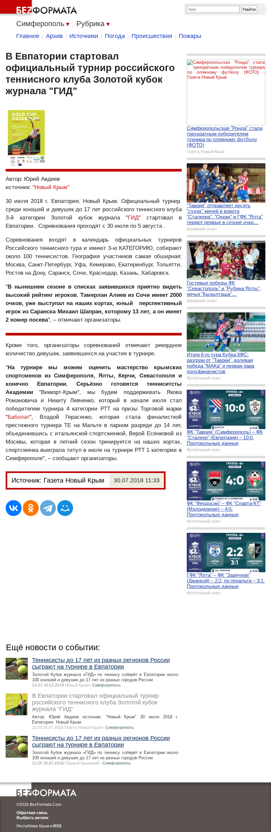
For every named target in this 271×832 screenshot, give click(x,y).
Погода (115, 36)
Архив (54, 36)
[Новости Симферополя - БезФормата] (39, 8)
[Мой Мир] (65, 508)
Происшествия (152, 36)
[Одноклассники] (31, 508)
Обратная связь (32, 813)
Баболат (18, 417)
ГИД (133, 218)
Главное (27, 36)
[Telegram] (48, 508)
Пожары (190, 36)
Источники (83, 36)
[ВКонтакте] (13, 508)
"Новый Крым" (50, 187)
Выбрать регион (32, 817)
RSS (57, 826)
